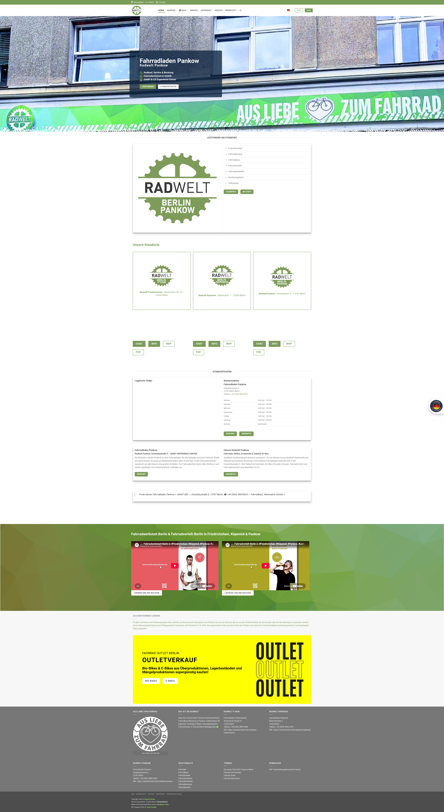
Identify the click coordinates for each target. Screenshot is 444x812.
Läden (161, 10)
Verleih (218, 10)
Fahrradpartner (184, 787)
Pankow (202, 721)
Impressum (160, 794)
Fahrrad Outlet (229, 775)
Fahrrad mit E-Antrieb (232, 772)
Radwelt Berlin (149, 799)
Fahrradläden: (144, 2)
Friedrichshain (212, 721)
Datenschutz (141, 794)
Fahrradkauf (183, 772)
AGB (132, 794)
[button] (240, 10)
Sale (184, 10)
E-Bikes (198, 724)
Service (194, 10)
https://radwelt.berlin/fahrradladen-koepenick (291, 730)
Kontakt (162, 2)
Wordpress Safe (163, 805)
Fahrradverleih (184, 727)
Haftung (151, 794)
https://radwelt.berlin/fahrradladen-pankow (155, 781)
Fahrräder (191, 724)
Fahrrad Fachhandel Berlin (208, 718)
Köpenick (182, 724)
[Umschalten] (226, 148)
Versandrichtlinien (174, 794)
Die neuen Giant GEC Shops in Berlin (238, 769)
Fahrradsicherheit (185, 781)
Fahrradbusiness (185, 784)
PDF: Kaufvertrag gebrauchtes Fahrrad (285, 769)
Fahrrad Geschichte (232, 778)
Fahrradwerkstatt (209, 724)
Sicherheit (206, 10)
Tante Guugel (151, 807)
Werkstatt (230, 10)
